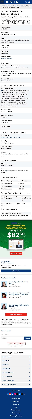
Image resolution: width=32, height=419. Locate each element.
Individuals (6, 361)
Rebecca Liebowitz (6, 59)
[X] (22, 394)
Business (5, 365)
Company (16, 404)
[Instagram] (15, 394)
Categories (16, 5)
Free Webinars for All (8, 278)
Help (16, 407)
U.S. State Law (7, 377)
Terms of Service (16, 410)
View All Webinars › (16, 314)
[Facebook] (12, 394)
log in (6, 154)
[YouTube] (10, 394)
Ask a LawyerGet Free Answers (7, 262)
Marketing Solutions (9, 384)
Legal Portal (16, 401)
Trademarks (8, 5)
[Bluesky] (20, 394)
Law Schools (6, 369)
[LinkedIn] (8, 394)
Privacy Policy (16, 413)
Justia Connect (16, 398)
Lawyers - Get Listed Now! (16, 343)
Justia (2, 5)
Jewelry (22, 5)
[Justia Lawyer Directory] (24, 394)
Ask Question (16, 271)
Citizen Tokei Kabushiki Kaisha (10, 137)
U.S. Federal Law (7, 373)
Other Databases (8, 381)
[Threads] (17, 394)
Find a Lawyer (6, 331)
